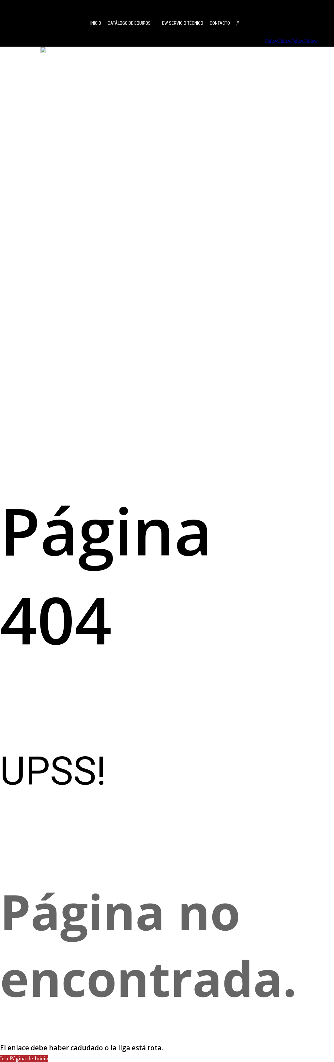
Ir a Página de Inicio (24, 1058)
